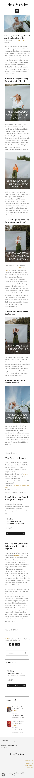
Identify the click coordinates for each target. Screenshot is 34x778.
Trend (27, 639)
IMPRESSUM (5, 747)
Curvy (10, 639)
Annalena (6, 42)
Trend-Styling (8, 640)
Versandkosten (19, 715)
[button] (3, 774)
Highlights (14, 639)
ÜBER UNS (4, 740)
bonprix (25, 474)
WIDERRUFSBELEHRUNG (9, 746)
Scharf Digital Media (15, 773)
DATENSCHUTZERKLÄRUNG (10, 742)
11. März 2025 (8, 40)
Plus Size (20, 639)
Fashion (21, 40)
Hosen (16, 555)
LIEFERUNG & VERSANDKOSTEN (11, 744)
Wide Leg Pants (16, 640)
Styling (24, 639)
